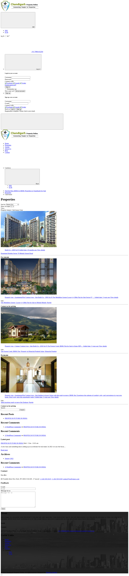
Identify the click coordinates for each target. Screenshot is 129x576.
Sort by (3, 204)
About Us (8, 149)
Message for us (5, 491)
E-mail (7, 103)
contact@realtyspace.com (71, 479)
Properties (8, 145)
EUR (6, 32)
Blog (6, 150)
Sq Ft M (5, 36)
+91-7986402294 (63, 531)
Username (8, 77)
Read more (4, 450)
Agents (7, 147)
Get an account (20, 91)
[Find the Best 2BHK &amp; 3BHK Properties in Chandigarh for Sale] (20, 11)
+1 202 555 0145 (56, 479)
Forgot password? (10, 85)
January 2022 (9, 458)
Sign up (19, 109)
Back (37, 184)
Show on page (5, 206)
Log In (13, 109)
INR (33, 27)
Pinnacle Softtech (51, 572)
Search (3, 408)
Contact (7, 152)
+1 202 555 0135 (45, 479)
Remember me (12, 89)
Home (7, 143)
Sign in (8, 87)
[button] (9, 83)
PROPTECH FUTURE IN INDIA (16, 418)
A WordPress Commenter (13, 427)
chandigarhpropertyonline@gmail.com (81, 531)
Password (8, 79)
